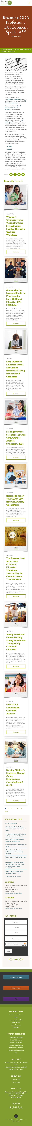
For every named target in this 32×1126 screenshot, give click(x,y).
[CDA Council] (5, 2)
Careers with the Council (16, 1015)
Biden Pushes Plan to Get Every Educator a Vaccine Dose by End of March (15, 828)
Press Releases (16, 1025)
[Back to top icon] (16, 1116)
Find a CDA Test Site (16, 1042)
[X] (14, 174)
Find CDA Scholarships (16, 1037)
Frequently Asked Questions (16, 1050)
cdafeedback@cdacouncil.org (13, 893)
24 (21, 808)
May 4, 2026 (9, 767)
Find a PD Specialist (16, 1040)
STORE (16, 999)
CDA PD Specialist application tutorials (13, 107)
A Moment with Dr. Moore (13, 876)
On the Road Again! (11, 823)
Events (16, 1017)
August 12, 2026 (10, 213)
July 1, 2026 (9, 358)
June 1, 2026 (9, 631)
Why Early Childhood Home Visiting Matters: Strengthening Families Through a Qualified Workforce (15, 226)
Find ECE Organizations (16, 1045)
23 (17, 808)
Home (3, 49)
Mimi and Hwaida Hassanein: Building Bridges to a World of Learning (14, 851)
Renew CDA (16, 1079)
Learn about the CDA (16, 1020)
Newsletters (9, 49)
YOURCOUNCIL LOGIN (16, 977)
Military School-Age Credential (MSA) (16, 1067)
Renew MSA (16, 1082)
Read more (16, 252)
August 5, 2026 (9, 287)
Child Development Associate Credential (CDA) (16, 1063)
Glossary (16, 1027)
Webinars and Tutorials (16, 1047)
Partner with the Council (16, 1069)
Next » (6, 811)
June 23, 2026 (9, 428)
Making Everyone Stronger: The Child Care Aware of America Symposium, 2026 (15, 437)
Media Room (16, 1022)
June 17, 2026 (9, 555)
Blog (16, 1052)
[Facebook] (10, 174)
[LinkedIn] (18, 174)
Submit (8, 951)
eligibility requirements (14, 99)
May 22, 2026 (9, 701)
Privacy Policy (8, 1119)
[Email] (22, 174)
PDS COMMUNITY (16, 988)
